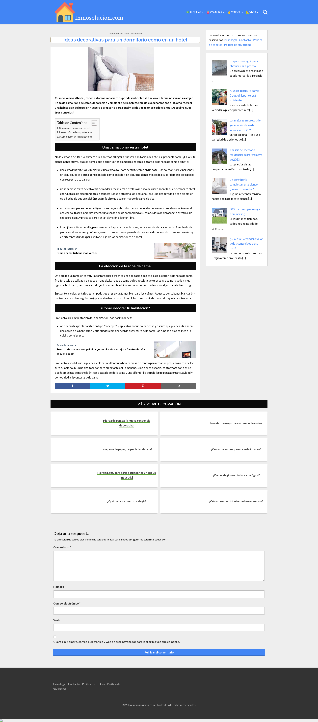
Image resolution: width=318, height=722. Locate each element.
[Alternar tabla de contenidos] (92, 123)
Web (56, 620)
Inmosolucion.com (118, 33)
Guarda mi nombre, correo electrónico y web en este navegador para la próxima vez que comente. (116, 642)
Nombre (59, 586)
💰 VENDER (234, 12)
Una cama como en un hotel (74, 127)
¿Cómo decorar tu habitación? (75, 136)
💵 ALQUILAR (193, 12)
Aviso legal (230, 40)
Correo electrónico (66, 603)
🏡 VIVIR (251, 12)
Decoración (136, 33)
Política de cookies (93, 684)
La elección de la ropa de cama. (76, 132)
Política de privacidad (237, 44)
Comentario (62, 547)
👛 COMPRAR (214, 12)
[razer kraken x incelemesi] (159, 720)
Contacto (245, 40)
